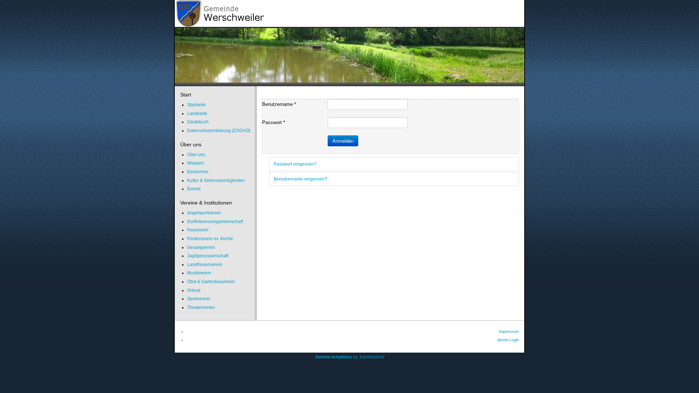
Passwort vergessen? (295, 164)
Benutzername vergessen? (300, 179)
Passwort (273, 122)
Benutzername (279, 104)
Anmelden (343, 140)
